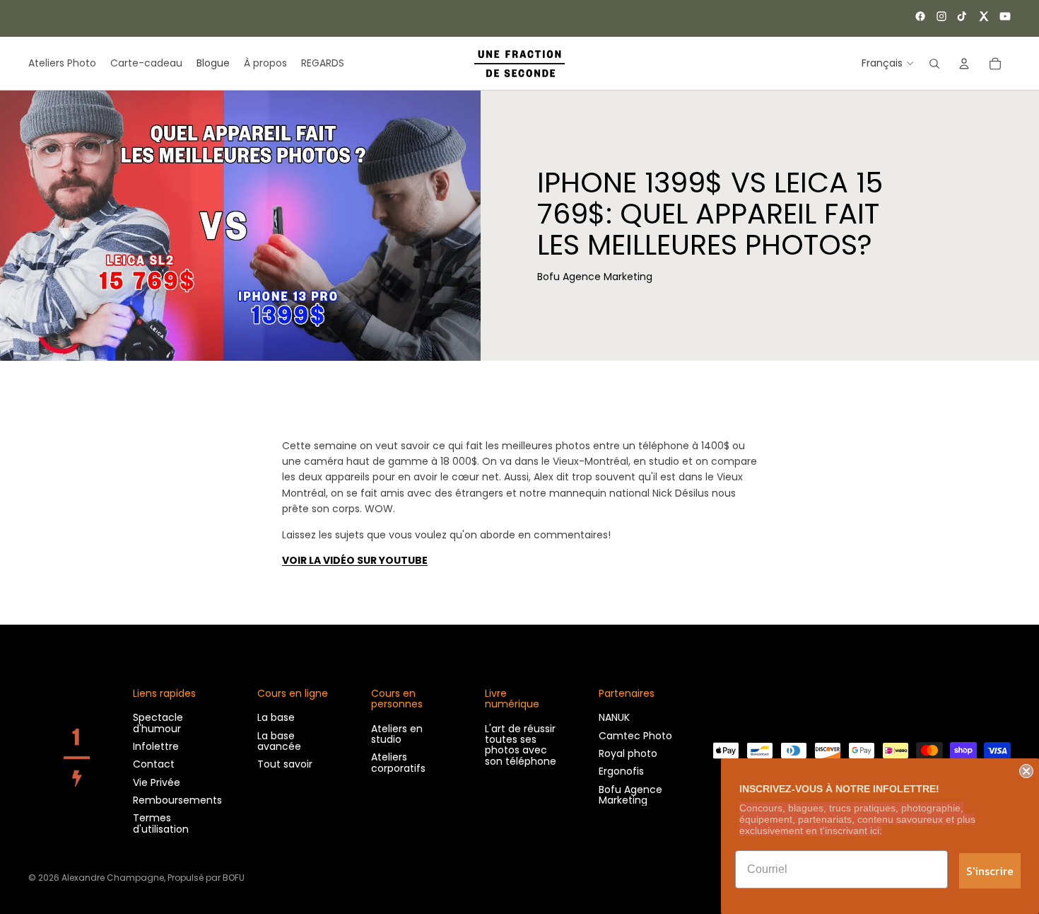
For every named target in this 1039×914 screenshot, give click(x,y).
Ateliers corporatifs (398, 762)
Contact (154, 764)
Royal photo (628, 753)
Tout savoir (284, 764)
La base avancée (279, 741)
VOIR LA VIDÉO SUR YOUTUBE (355, 560)
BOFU (234, 878)
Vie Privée (156, 782)
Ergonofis (621, 771)
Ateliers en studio (397, 734)
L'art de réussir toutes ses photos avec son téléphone (520, 745)
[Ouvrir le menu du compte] (964, 63)
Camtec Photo (635, 736)
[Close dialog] (1026, 771)
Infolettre (156, 746)
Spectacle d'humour (158, 722)
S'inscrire (990, 870)
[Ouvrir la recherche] (934, 63)
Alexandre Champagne (112, 878)
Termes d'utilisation (161, 823)
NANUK (614, 717)
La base (276, 717)
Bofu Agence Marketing (630, 794)
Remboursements (177, 800)
